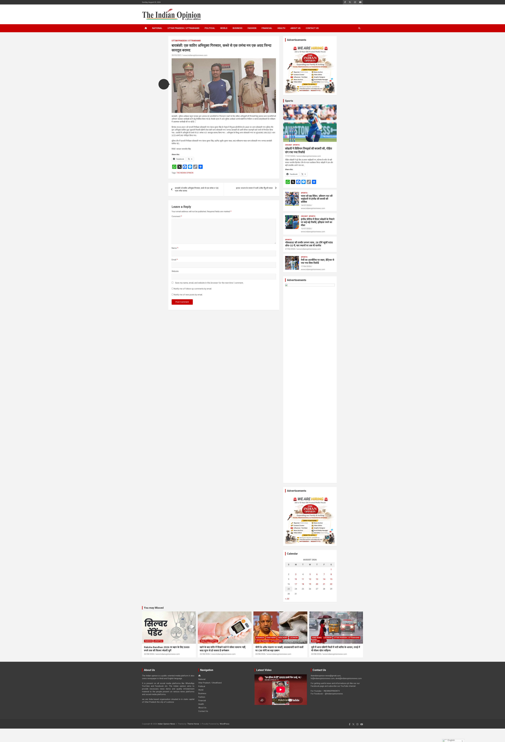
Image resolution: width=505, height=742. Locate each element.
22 (331, 584)
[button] (163, 84)
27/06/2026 (290, 249)
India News (282, 638)
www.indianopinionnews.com (195, 55)
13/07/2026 (306, 229)
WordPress (224, 724)
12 (310, 579)
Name (175, 248)
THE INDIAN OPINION (184, 173)
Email (175, 259)
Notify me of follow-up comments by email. (193, 289)
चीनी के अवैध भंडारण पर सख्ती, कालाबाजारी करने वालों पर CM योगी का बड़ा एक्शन (279, 649)
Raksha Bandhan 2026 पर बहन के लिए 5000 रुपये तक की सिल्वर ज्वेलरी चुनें (167, 649)
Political (210, 28)
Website (175, 271)
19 (310, 584)
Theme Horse (193, 724)
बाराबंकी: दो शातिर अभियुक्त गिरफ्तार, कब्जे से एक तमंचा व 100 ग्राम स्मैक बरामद (196, 189)
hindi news (271, 638)
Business (237, 28)
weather (316, 641)
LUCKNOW (294, 638)
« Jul (287, 598)
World (223, 28)
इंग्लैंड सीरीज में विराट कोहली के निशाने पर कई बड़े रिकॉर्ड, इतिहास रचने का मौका (317, 222)
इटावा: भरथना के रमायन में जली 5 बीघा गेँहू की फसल (254, 188)
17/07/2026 (290, 156)
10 (296, 579)
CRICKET (288, 145)
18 (303, 584)
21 (324, 584)
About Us (296, 28)
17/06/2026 (306, 266)
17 (296, 584)
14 (324, 579)
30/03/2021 (177, 55)
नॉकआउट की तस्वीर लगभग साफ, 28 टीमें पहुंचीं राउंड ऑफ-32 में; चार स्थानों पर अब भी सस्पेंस (309, 244)
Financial (267, 28)
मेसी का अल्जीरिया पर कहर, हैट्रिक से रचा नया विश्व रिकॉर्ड (317, 261)
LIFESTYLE (158, 641)
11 (303, 579)
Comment (177, 216)
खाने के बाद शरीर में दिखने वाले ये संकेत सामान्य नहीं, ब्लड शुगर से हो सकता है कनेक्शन (223, 649)
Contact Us (312, 28)
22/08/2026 (149, 654)
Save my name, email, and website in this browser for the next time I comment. (209, 283)
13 (317, 579)
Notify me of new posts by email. (188, 294)
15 (331, 579)
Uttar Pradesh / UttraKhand (183, 28)
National (157, 28)
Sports (289, 100)
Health (281, 28)
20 (317, 584)
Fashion (252, 28)
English (451, 740)
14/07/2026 (306, 205)
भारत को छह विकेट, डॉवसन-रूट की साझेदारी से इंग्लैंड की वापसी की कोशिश (316, 198)
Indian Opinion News (166, 724)
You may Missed (154, 607)
